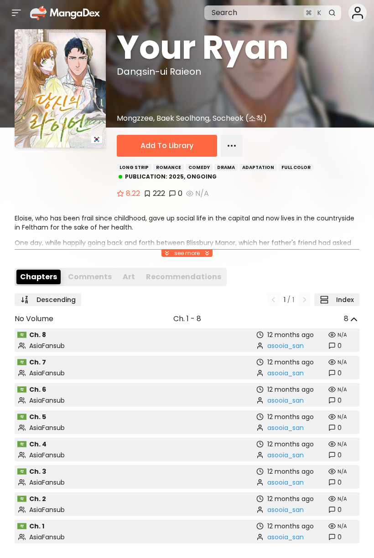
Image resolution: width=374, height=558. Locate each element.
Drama (226, 167)
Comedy (199, 167)
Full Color (296, 167)
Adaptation (258, 167)
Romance (168, 167)
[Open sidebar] (16, 13)
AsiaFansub (47, 345)
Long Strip (134, 167)
